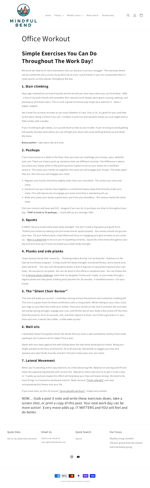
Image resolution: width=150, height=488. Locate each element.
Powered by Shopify (83, 481)
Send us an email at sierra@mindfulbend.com (53, 440)
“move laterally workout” (72, 391)
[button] (59, 15)
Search (79, 438)
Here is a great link (36, 239)
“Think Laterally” (95, 380)
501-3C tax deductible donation (22, 438)
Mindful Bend (70, 481)
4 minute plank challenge (39, 275)
